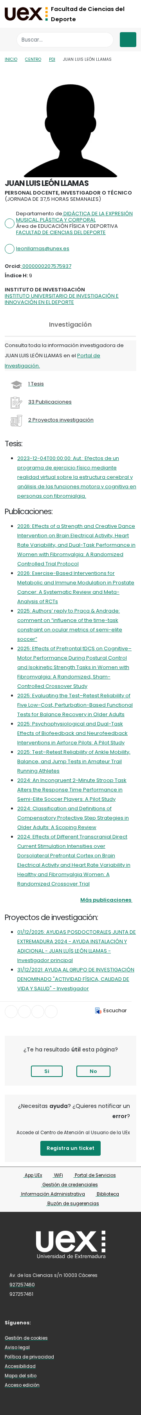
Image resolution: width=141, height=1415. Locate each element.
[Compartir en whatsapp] (51, 1011)
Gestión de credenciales (69, 1185)
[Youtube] (77, 1322)
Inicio (11, 59)
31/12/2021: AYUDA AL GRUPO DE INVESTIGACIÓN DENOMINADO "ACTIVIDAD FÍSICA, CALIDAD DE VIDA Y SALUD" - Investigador (75, 979)
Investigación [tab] (70, 324)
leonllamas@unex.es (42, 248)
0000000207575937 (46, 266)
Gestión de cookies (26, 1338)
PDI (52, 59)
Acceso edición (22, 1385)
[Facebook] (43, 1322)
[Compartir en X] (24, 1011)
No (93, 1071)
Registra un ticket (70, 1148)
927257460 (22, 1285)
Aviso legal (17, 1347)
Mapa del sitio (20, 1376)
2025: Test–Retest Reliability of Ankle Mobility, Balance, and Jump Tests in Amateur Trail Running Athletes (73, 761)
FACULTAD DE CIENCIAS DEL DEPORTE (61, 232)
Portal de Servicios (95, 1175)
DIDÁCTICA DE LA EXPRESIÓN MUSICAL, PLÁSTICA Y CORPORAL (74, 217)
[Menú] (128, 39)
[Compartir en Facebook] (11, 1011)
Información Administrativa (52, 1194)
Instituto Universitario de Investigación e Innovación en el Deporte (62, 299)
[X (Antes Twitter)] (54, 1322)
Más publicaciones (105, 900)
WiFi (58, 1175)
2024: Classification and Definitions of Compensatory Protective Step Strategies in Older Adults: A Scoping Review (73, 818)
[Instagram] (66, 1322)
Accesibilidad (20, 1366)
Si (46, 1071)
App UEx (33, 1175)
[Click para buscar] (106, 39)
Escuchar (115, 1010)
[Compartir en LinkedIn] (37, 1011)
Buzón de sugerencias (72, 1203)
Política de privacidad (29, 1357)
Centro (33, 59)
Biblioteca (107, 1194)
